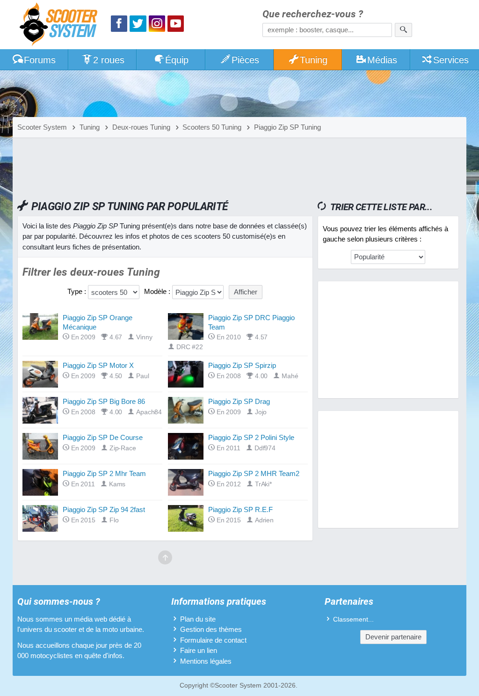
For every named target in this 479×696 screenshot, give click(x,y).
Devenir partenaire (393, 637)
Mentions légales (206, 661)
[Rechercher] (403, 30)
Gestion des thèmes (211, 629)
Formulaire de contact (213, 640)
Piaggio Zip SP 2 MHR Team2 (253, 473)
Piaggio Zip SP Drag (239, 401)
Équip (177, 60)
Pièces (245, 60)
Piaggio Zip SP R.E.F (240, 509)
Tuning (313, 60)
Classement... (353, 619)
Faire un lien (198, 650)
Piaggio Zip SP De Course (103, 437)
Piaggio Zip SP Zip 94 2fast (104, 509)
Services (451, 60)
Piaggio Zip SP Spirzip (242, 365)
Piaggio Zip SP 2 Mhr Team (104, 473)
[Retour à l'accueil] (61, 25)
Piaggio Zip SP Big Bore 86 (104, 401)
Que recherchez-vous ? (312, 14)
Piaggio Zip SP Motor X (98, 365)
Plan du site (198, 619)
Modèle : (157, 291)
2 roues (108, 60)
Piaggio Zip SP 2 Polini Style (251, 437)
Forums (40, 60)
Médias (382, 60)
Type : (76, 291)
